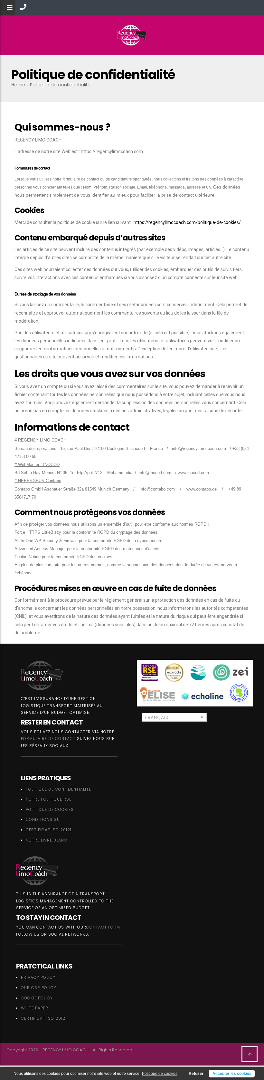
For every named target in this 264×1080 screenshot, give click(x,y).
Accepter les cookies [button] (231, 1073)
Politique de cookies (159, 1073)
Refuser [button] (196, 1073)
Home (18, 85)
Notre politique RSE (48, 799)
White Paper (34, 1008)
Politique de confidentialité (58, 789)
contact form (103, 927)
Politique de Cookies (50, 809)
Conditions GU (43, 819)
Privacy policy (38, 977)
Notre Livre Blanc (46, 840)
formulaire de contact (48, 738)
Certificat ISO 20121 (48, 829)
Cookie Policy (37, 998)
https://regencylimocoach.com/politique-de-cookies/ (187, 222)
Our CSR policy (38, 987)
